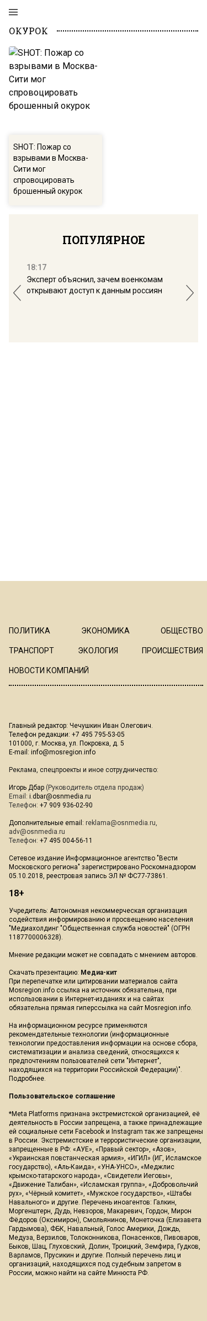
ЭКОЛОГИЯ (98, 650)
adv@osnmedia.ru (37, 832)
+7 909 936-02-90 (66, 805)
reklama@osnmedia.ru (121, 823)
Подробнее (26, 1078)
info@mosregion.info (63, 752)
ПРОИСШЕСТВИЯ (172, 650)
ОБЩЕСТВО (182, 630)
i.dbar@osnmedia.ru (60, 796)
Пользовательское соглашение (62, 1096)
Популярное (103, 240)
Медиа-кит (99, 972)
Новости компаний (49, 670)
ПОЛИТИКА (29, 630)
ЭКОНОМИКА (105, 630)
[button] (17, 293)
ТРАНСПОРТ (31, 650)
